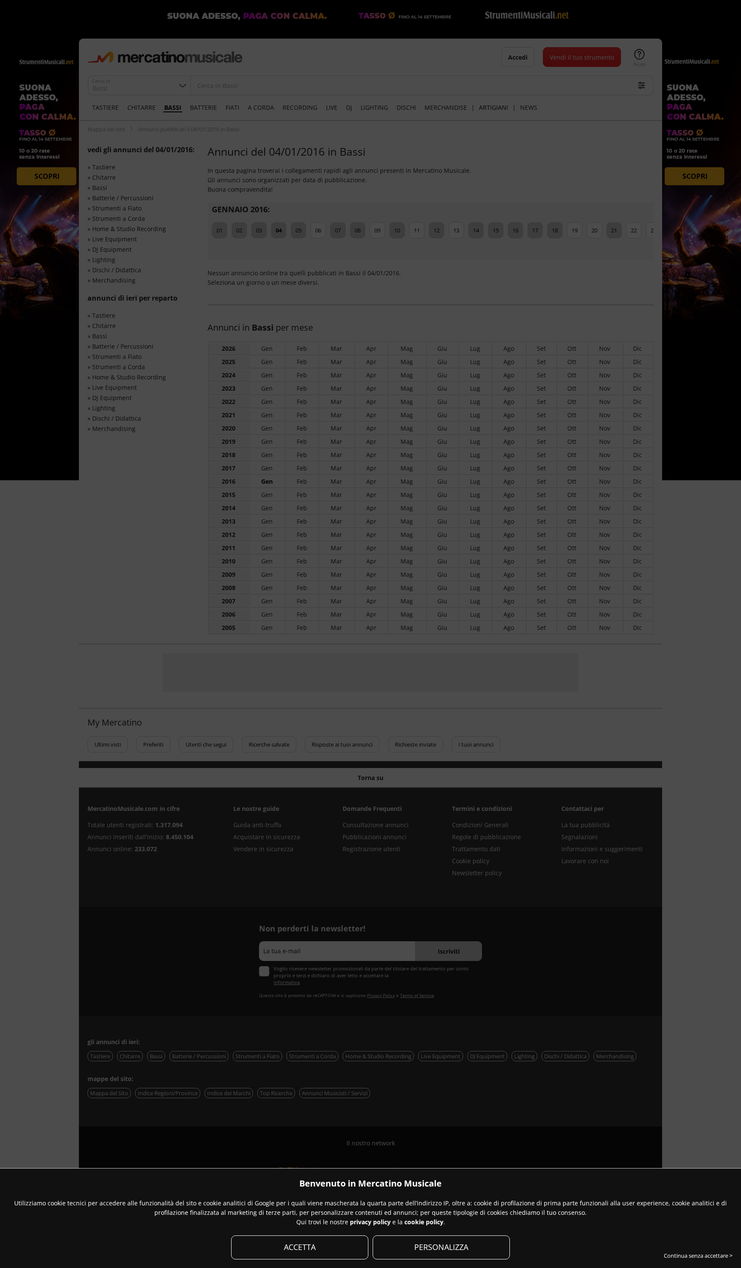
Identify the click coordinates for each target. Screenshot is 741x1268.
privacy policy (370, 1222)
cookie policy (423, 1222)
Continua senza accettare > (698, 1255)
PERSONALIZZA (441, 1247)
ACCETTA (300, 1247)
